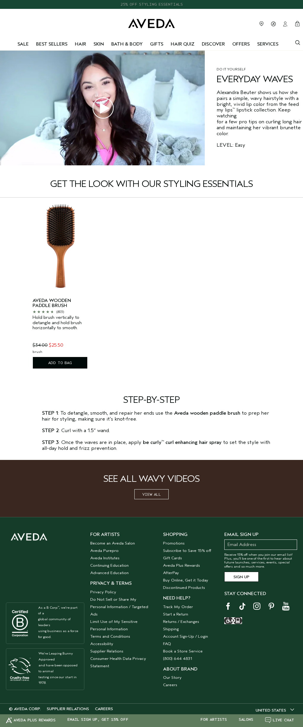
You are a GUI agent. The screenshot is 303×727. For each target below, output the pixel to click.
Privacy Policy (103, 591)
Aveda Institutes (105, 557)
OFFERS (241, 44)
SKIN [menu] (99, 44)
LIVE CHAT (283, 720)
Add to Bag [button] (60, 362)
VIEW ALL (151, 494)
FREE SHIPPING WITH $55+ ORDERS (151, 8)
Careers (170, 684)
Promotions (174, 543)
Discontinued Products (184, 587)
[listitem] (60, 288)
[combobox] (275, 710)
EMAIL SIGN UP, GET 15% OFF (97, 720)
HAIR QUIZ (182, 44)
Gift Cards (172, 557)
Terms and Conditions (110, 636)
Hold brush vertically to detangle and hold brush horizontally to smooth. (57, 322)
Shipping (171, 628)
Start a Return (175, 614)
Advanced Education (109, 572)
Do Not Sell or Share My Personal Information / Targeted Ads (119, 607)
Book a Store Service (183, 651)
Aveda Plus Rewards (181, 565)
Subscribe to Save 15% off (187, 550)
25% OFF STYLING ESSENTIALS (151, 2)
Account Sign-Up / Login (185, 636)
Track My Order (178, 606)
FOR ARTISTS (213, 720)
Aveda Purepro (104, 550)
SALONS (246, 720)
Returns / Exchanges (181, 621)
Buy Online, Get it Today (185, 580)
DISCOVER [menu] (213, 44)
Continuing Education (109, 565)
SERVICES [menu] (267, 44)
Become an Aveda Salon (112, 543)
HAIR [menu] (80, 44)
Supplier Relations (106, 651)
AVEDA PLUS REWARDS (35, 720)
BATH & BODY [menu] (127, 44)
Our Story (172, 677)
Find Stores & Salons (261, 23)
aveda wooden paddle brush (52, 303)
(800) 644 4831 (177, 658)
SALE (23, 44)
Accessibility (101, 643)
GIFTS (156, 44)
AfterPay (171, 572)
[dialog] (297, 42)
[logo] (151, 23)
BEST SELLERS (51, 44)
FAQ (167, 643)
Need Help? (176, 598)
